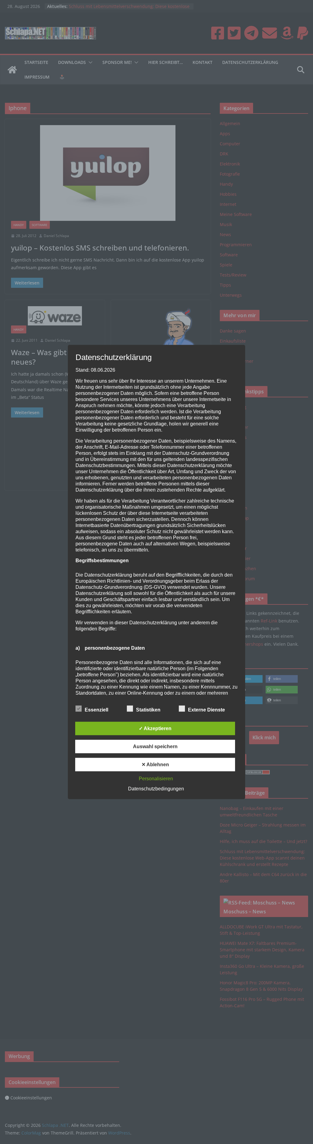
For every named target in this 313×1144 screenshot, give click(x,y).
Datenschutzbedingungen (156, 788)
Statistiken (148, 709)
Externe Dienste (206, 709)
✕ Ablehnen (155, 764)
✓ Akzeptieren (155, 728)
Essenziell (96, 709)
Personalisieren (156, 778)
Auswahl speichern (155, 746)
